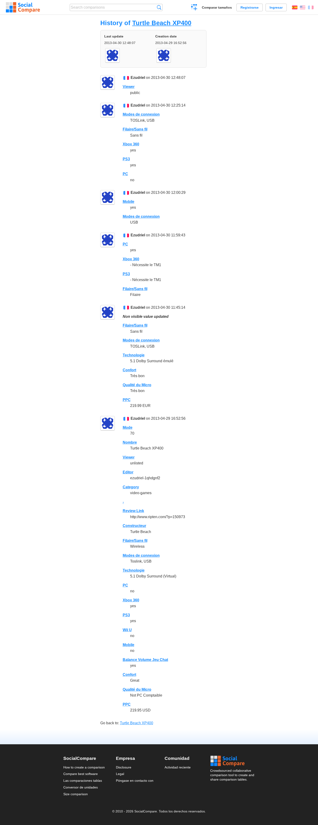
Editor (128, 472)
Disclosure (123, 767)
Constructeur (134, 526)
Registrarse (249, 7)
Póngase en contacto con (134, 780)
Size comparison (75, 794)
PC (125, 174)
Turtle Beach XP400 (161, 23)
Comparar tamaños (217, 7)
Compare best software (80, 774)
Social (232, 761)
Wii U (127, 630)
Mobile (128, 202)
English (302, 7)
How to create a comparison (84, 767)
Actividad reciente (178, 767)
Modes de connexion (141, 114)
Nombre (130, 442)
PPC (127, 400)
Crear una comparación (194, 7)
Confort (129, 370)
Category (131, 487)
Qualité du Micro (137, 385)
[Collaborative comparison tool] (23, 7)
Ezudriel (138, 78)
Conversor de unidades (80, 787)
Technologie (134, 355)
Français (311, 7)
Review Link (133, 511)
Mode (127, 427)
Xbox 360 (131, 144)
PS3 (126, 159)
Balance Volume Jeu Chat (145, 660)
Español (295, 7)
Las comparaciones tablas (82, 780)
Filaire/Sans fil (135, 129)
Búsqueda (159, 7)
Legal (120, 774)
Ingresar (276, 7)
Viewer (129, 87)
